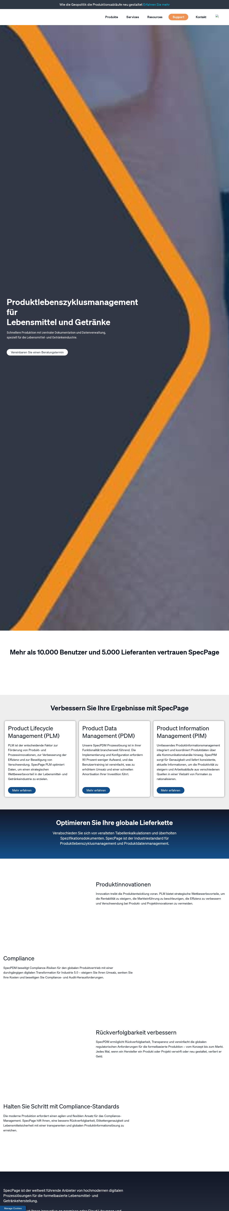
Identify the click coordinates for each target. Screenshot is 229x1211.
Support (178, 17)
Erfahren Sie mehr (156, 5)
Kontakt (201, 17)
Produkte (111, 17)
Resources (155, 17)
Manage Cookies (13, 1208)
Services (132, 17)
